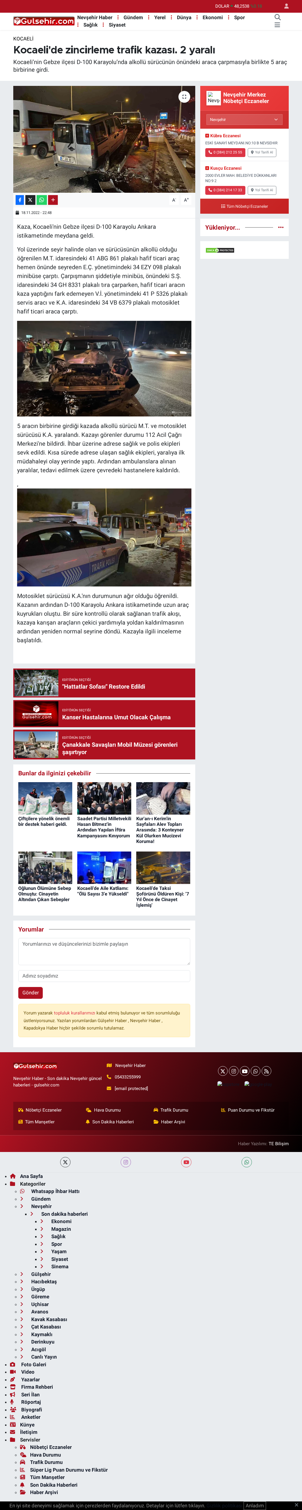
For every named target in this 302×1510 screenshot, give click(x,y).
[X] (223, 1071)
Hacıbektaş (43, 1282)
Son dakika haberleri (64, 1214)
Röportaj (30, 1402)
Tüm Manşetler (40, 1122)
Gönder (30, 993)
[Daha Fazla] (53, 200)
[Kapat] (298, 1505)
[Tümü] (281, 227)
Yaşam (58, 1251)
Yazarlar (30, 1379)
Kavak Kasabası (48, 1319)
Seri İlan (30, 1395)
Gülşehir (40, 1274)
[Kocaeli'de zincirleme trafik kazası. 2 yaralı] (104, 139)
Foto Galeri (33, 1364)
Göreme (39, 1297)
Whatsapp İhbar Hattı (55, 1191)
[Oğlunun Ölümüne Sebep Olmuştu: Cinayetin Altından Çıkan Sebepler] (45, 867)
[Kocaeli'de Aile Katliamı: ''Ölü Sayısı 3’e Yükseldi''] (104, 867)
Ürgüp (37, 1289)
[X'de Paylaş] (30, 200)
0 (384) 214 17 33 (228, 190)
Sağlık (90, 25)
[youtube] (186, 1162)
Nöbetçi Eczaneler (44, 1110)
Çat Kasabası (45, 1327)
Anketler (30, 1417)
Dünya (184, 17)
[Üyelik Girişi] (284, 6)
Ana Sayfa (31, 1176)
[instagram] (126, 1162)
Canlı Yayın (43, 1357)
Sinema (59, 1266)
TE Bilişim (279, 1143)
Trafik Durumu (174, 1110)
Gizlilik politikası (224, 1506)
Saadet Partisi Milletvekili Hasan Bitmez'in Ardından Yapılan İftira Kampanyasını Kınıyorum (104, 827)
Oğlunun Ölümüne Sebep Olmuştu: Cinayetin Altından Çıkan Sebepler (44, 893)
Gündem (133, 17)
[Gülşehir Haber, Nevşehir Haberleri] (44, 21)
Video (27, 1372)
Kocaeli (23, 39)
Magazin (60, 1229)
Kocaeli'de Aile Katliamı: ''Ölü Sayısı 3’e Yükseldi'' (103, 891)
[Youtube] (245, 1071)
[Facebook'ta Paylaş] (20, 200)
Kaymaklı (41, 1334)
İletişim (28, 1432)
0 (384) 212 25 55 (228, 152)
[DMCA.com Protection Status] (220, 250)
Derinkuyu (42, 1342)
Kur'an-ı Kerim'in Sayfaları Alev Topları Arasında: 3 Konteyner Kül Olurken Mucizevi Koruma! (160, 830)
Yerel (160, 17)
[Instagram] (234, 1071)
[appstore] (228, 1084)
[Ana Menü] (277, 25)
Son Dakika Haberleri (113, 1122)
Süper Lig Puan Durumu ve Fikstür (69, 1470)
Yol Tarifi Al (264, 152)
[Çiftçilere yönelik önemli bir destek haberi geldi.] (45, 798)
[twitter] (65, 1162)
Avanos (39, 1312)
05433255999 (128, 1077)
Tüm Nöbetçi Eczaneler (247, 206)
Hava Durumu (107, 1110)
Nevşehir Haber (94, 17)
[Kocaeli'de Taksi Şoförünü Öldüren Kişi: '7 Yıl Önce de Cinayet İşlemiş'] (163, 867)
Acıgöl (38, 1349)
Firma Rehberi (36, 1387)
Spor (239, 17)
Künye (27, 1425)
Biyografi (31, 1410)
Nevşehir (41, 1206)
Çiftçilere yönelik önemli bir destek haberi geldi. (44, 821)
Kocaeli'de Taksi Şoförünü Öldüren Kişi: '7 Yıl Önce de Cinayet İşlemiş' (162, 896)
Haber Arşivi (173, 1122)
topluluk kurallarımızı (75, 1013)
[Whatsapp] (255, 1071)
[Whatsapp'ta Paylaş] (42, 200)
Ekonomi (213, 17)
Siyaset (117, 25)
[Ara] (277, 18)
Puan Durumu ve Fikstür (251, 1110)
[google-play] (258, 1084)
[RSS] (266, 1071)
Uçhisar (39, 1304)
